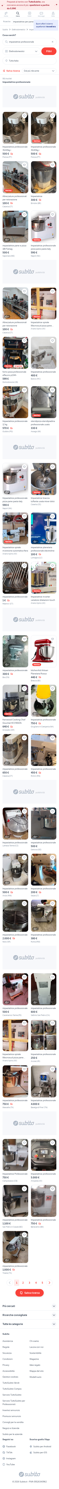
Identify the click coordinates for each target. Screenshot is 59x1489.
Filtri (49, 51)
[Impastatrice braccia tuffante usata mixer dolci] (44, 486)
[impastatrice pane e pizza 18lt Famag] (15, 234)
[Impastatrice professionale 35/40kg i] (15, 135)
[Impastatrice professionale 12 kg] (15, 409)
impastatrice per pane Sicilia (26, 21)
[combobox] (29, 41)
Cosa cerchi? (9, 35)
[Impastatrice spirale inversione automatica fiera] (15, 535)
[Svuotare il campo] (52, 41)
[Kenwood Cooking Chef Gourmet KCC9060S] (15, 708)
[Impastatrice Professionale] (15, 1160)
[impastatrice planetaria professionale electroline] (44, 535)
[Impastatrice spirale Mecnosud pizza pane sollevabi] (44, 310)
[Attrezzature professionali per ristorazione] (15, 184)
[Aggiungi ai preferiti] (24, 115)
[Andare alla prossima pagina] (49, 1283)
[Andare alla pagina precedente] (10, 1283)
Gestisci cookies (10, 1376)
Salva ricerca (13, 70)
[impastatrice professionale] (15, 583)
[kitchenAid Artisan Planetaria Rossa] (44, 658)
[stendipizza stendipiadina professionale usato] (44, 409)
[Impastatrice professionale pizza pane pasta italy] (44, 234)
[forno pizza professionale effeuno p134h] (15, 360)
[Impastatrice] (44, 184)
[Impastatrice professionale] (44, 360)
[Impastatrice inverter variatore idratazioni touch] (44, 583)
